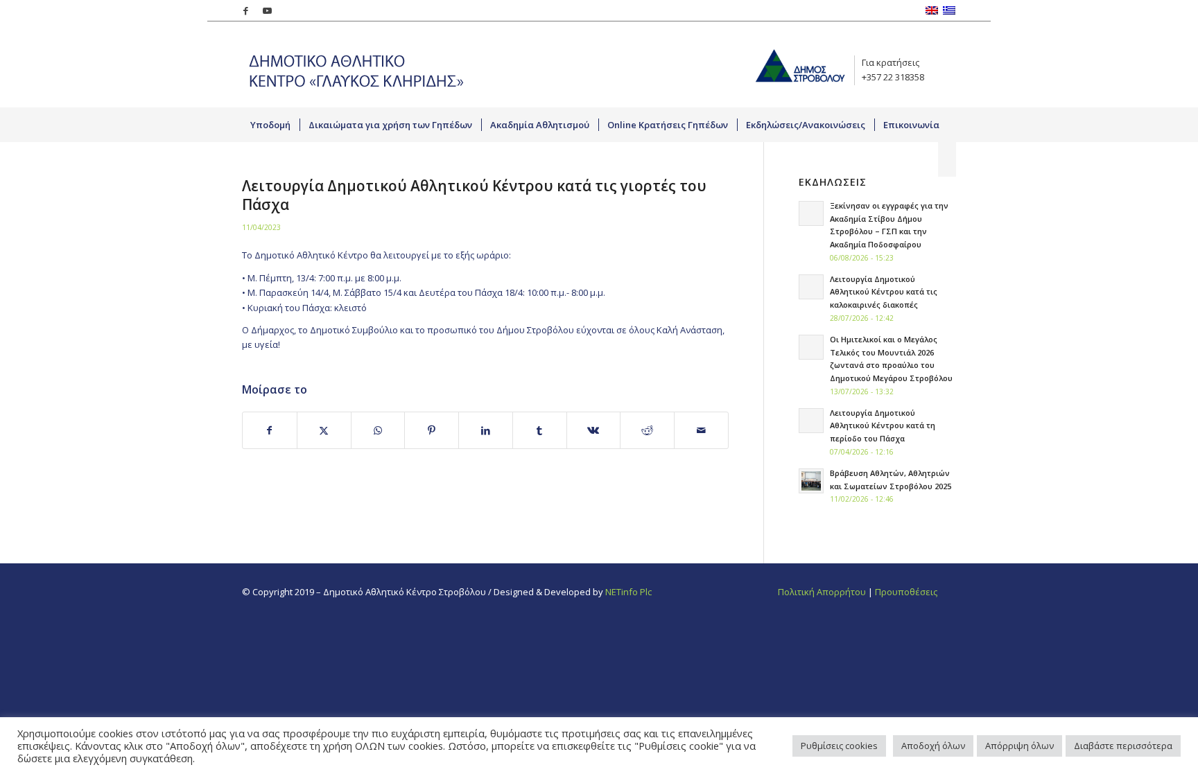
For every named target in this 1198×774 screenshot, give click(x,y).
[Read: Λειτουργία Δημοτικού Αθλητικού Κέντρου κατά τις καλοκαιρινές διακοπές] (811, 286)
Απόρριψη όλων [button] (1019, 745)
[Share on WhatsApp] (378, 430)
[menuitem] (271, 124)
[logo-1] (353, 64)
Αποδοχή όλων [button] (933, 745)
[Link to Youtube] (267, 10)
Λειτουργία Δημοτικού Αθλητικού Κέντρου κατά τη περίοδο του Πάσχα (882, 425)
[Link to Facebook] (246, 10)
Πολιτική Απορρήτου (822, 592)
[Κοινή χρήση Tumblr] (539, 430)
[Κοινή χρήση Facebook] (270, 430)
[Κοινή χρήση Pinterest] (431, 430)
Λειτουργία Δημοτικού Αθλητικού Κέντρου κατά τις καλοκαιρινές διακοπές (883, 292)
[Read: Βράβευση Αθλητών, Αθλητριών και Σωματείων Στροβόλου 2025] (811, 480)
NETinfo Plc (628, 592)
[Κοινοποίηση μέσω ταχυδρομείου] (701, 430)
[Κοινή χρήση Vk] (593, 430)
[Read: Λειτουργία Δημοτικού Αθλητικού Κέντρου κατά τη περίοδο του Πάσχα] (811, 420)
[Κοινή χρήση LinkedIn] (485, 430)
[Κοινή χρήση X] (324, 430)
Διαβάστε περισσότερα (1123, 745)
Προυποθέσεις (906, 592)
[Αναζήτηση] (947, 159)
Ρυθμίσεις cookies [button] (839, 745)
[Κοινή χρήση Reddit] (647, 430)
